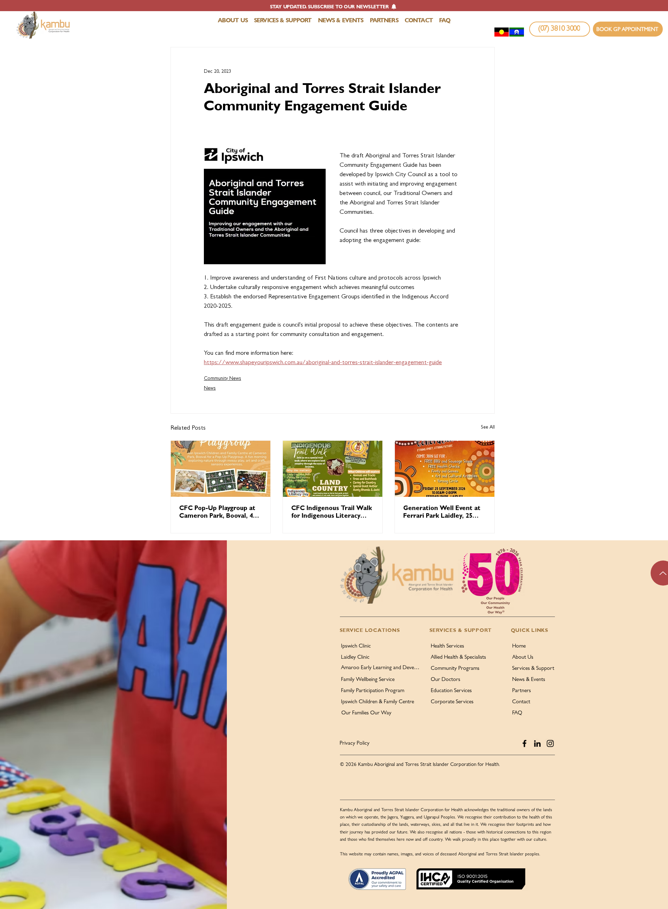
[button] (333, 6)
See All (488, 427)
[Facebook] (524, 743)
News (210, 388)
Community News (222, 378)
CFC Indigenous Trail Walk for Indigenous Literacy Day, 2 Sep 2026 (331, 513)
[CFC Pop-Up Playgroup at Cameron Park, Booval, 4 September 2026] (220, 469)
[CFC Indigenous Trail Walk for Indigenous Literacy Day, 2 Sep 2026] (332, 469)
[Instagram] (550, 743)
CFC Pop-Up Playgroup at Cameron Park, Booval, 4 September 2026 (217, 513)
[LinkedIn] (537, 743)
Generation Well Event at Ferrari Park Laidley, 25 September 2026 (441, 513)
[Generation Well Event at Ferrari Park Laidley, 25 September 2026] (444, 469)
